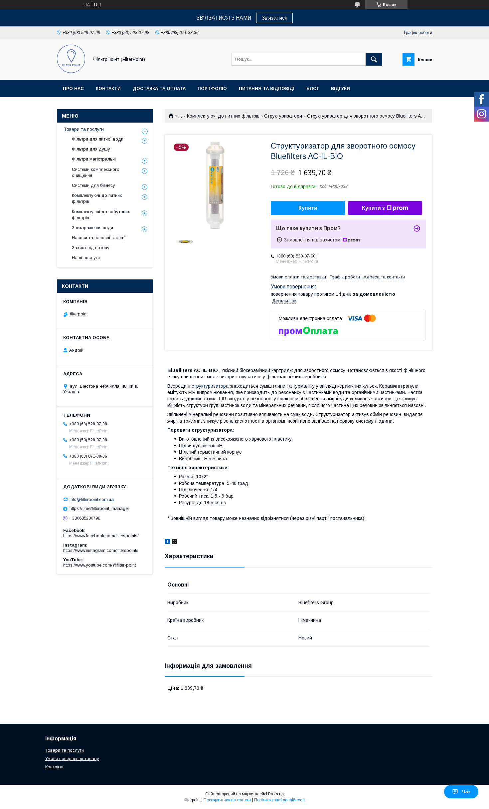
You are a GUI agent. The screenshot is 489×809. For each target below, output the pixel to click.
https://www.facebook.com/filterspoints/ (101, 535)
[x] (174, 542)
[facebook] (167, 542)
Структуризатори (283, 116)
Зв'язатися (274, 18)
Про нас (73, 88)
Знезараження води (92, 227)
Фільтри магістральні (94, 159)
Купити (307, 208)
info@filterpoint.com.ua (92, 499)
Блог (312, 88)
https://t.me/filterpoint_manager (99, 508)
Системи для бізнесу (93, 185)
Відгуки (340, 88)
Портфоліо (212, 88)
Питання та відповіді (266, 88)
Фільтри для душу (91, 149)
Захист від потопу (90, 247)
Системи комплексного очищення (95, 172)
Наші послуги (86, 257)
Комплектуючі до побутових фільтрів (101, 214)
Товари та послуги (84, 129)
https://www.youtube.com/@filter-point (99, 565)
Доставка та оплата (159, 88)
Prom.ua (276, 794)
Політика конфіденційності (279, 800)
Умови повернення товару (72, 758)
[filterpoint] (71, 71)
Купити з (373, 208)
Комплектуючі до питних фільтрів (223, 116)
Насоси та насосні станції (99, 237)
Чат (466, 791)
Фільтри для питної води (97, 139)
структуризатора (210, 386)
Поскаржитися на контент (227, 800)
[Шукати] (374, 59)
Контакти (108, 88)
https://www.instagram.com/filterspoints (100, 550)
